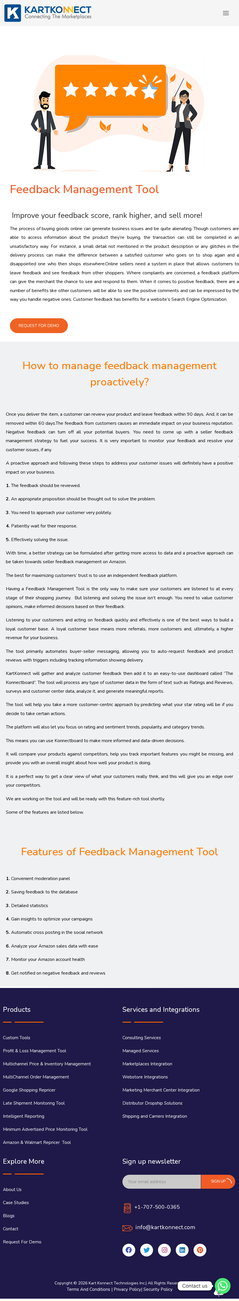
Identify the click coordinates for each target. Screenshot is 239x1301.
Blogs (9, 1216)
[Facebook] (128, 1250)
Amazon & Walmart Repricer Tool (37, 1142)
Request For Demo (22, 1242)
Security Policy (158, 1289)
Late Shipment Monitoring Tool (34, 1103)
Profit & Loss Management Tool (34, 1051)
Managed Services (140, 1051)
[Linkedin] (182, 1250)
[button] (39, 325)
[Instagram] (164, 1250)
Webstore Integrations (145, 1077)
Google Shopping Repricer (29, 1090)
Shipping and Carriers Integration (154, 1116)
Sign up (218, 1181)
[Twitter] (146, 1250)
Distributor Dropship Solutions (152, 1103)
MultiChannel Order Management (36, 1077)
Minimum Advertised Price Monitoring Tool (45, 1129)
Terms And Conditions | (90, 1289)
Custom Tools (16, 1038)
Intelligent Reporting (23, 1116)
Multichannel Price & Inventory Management (47, 1064)
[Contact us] (223, 1286)
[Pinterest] (200, 1250)
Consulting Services (141, 1038)
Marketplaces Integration (147, 1064)
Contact (10, 1229)
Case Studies (16, 1203)
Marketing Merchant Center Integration (161, 1090)
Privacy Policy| (128, 1289)
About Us (12, 1189)
